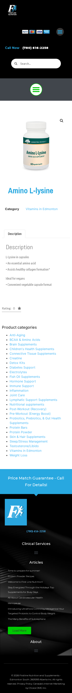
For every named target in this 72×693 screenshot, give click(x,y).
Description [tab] (15, 233)
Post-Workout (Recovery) (28, 409)
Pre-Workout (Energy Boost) (30, 414)
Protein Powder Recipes (21, 576)
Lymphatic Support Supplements (33, 400)
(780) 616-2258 (36, 531)
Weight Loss (18, 455)
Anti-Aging (17, 335)
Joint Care (17, 395)
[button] (60, 32)
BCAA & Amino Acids (25, 340)
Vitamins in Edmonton (25, 451)
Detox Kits (17, 363)
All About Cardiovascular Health (25, 597)
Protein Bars (18, 427)
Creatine (16, 358)
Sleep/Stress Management (29, 441)
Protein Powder (21, 432)
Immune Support (22, 386)
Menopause (14, 603)
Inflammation (19, 390)
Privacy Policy (24, 683)
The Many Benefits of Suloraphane (27, 619)
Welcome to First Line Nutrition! (25, 581)
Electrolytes (18, 372)
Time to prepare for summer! (24, 570)
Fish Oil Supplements (25, 377)
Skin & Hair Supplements (27, 437)
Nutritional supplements (27, 404)
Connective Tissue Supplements (33, 353)
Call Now (26, 48)
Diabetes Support (22, 367)
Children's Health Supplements (32, 349)
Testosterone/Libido (24, 446)
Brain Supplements (23, 344)
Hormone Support (23, 381)
